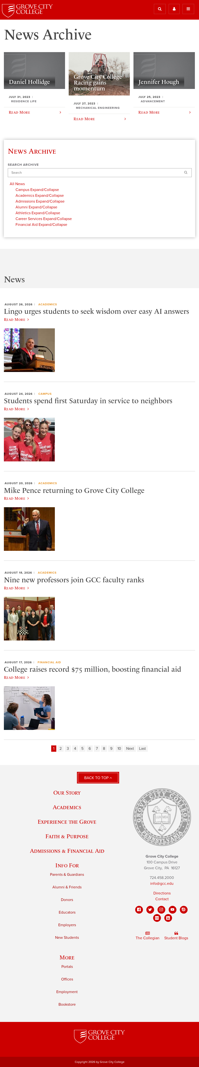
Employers (67, 925)
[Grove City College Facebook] (139, 910)
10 (119, 748)
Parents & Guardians (67, 874)
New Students (67, 937)
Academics (47, 304)
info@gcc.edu (162, 883)
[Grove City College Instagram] (161, 910)
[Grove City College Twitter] (150, 910)
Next (130, 748)
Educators (67, 912)
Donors (67, 899)
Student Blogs (176, 938)
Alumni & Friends (67, 887)
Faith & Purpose (67, 836)
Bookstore (67, 1004)
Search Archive (23, 165)
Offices (67, 979)
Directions (162, 893)
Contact (162, 899)
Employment (67, 991)
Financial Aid (49, 662)
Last (142, 748)
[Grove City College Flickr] (157, 918)
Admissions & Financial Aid (67, 850)
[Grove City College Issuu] (184, 910)
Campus (45, 393)
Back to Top (96, 777)
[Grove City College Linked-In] (168, 918)
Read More (14, 319)
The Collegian (147, 938)
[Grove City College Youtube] (172, 910)
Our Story (67, 792)
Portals (67, 966)
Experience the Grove (67, 821)
